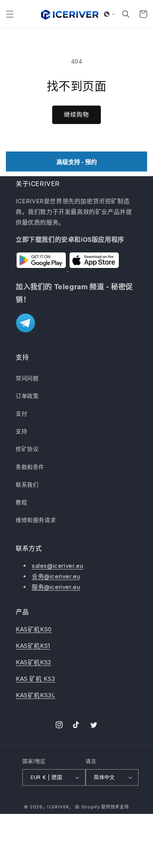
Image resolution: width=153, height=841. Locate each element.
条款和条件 (30, 466)
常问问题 (27, 378)
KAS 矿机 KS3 (35, 678)
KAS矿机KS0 (34, 629)
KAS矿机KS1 (33, 645)
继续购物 (76, 114)
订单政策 (27, 395)
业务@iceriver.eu (56, 576)
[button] (9, 14)
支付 (21, 413)
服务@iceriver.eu (56, 587)
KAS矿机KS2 (33, 662)
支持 (21, 431)
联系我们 (27, 484)
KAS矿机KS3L (35, 695)
